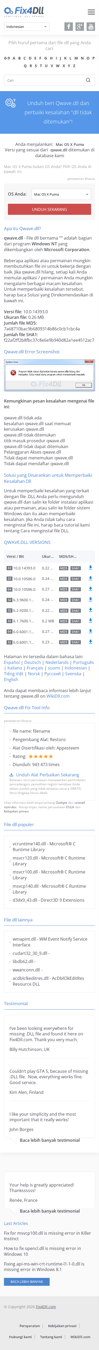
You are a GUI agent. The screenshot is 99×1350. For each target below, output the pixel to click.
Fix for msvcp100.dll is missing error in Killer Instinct (47, 1236)
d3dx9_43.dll (25, 900)
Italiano (14, 668)
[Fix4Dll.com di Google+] (80, 27)
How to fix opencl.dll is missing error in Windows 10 (42, 1251)
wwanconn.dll (26, 970)
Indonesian (76, 668)
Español (12, 662)
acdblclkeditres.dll (31, 978)
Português (83, 662)
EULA (70, 807)
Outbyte (61, 802)
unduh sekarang (49, 209)
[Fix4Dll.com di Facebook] (68, 27)
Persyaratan (30, 1325)
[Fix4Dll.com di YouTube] (90, 27)
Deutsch (32, 662)
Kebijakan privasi (16, 811)
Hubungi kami (20, 1336)
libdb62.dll (23, 961)
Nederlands (57, 662)
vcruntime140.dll (29, 844)
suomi (54, 668)
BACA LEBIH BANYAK (27, 1281)
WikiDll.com (58, 696)
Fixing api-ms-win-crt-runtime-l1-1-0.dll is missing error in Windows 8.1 (44, 1267)
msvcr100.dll (25, 872)
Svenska (73, 674)
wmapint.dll (24, 939)
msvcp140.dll (26, 886)
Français (35, 668)
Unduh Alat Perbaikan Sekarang (47, 775)
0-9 (7, 58)
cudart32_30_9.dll (30, 953)
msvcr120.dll (25, 858)
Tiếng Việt (13, 674)
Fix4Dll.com (46, 1306)
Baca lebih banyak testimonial (50, 1140)
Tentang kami (51, 1336)
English (11, 679)
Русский (52, 674)
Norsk (34, 674)
